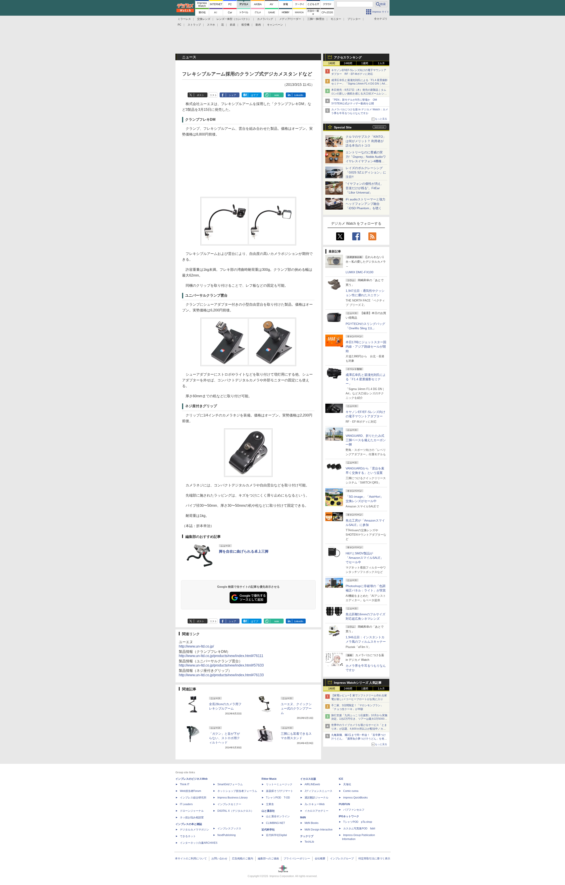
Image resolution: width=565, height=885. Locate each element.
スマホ (211, 24)
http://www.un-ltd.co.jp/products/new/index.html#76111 (221, 656)
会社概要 (320, 858)
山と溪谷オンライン (278, 816)
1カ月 (381, 63)
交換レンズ (203, 19)
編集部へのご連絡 (268, 858)
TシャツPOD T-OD (278, 797)
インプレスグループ (342, 858)
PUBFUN (344, 804)
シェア (232, 95)
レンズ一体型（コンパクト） (234, 19)
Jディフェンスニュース (318, 791)
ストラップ (194, 24)
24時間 (348, 63)
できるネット (188, 836)
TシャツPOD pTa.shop (357, 821)
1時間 (331, 63)
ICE (341, 778)
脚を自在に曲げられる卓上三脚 (243, 551)
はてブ (254, 95)
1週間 (364, 63)
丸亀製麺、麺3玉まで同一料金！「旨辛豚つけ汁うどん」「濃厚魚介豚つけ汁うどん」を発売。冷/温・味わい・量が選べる (358, 738)
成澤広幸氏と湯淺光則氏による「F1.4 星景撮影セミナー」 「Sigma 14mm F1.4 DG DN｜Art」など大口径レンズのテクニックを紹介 (359, 84)
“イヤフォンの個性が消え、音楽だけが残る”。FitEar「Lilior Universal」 (365, 188)
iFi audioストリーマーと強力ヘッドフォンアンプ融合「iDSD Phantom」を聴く (365, 204)
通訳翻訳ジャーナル (316, 797)
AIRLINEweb (312, 784)
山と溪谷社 (268, 810)
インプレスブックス (229, 828)
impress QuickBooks (355, 797)
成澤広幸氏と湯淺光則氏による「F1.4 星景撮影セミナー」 (366, 379)
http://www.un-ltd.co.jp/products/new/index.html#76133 (221, 675)
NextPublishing (226, 835)
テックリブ (306, 836)
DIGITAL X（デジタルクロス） (235, 810)
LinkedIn (298, 95)
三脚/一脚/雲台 (315, 19)
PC (179, 24)
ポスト (200, 95)
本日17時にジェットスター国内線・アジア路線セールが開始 (366, 346)
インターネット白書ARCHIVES (198, 842)
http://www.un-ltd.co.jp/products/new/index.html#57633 (221, 665)
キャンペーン (275, 24)
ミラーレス (184, 19)
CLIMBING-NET (275, 823)
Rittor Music (269, 778)
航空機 (245, 24)
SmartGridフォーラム (230, 784)
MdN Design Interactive (319, 829)
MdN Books (311, 823)
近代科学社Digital (276, 835)
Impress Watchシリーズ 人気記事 (358, 682)
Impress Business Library (232, 797)
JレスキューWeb (315, 804)
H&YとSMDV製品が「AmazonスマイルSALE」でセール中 (364, 558)
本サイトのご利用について (191, 858)
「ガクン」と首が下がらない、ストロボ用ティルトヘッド (224, 738)
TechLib (309, 841)
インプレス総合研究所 (193, 797)
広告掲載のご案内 (242, 858)
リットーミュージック (279, 784)
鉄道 (232, 24)
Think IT (184, 784)
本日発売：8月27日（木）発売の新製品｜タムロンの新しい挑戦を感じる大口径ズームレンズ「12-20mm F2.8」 (359, 93)
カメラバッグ (265, 19)
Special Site (343, 127)
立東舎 (270, 804)
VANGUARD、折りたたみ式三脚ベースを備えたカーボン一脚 (366, 440)
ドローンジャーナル (192, 810)
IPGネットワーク (349, 816)
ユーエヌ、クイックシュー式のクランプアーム (296, 708)
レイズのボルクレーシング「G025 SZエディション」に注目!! (366, 172)
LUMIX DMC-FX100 (359, 272)
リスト (213, 95)
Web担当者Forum (190, 791)
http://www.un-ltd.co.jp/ (196, 646)
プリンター (354, 19)
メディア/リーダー (290, 19)
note (276, 95)
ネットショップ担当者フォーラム (237, 791)
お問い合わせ (219, 858)
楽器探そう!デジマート (279, 791)
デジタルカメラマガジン (194, 829)
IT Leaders (186, 804)
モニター (336, 19)
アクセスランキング (348, 57)
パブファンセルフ (353, 809)
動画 (258, 24)
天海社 (347, 784)
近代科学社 (268, 829)
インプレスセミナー (229, 804)
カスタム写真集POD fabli (359, 828)
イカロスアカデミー (316, 810)
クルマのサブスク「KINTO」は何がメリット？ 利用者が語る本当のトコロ (366, 141)
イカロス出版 (308, 778)
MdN (303, 817)
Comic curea (350, 791)
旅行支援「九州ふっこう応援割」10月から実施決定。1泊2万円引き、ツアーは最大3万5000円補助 (359, 719)
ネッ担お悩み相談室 (192, 817)
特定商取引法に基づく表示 (374, 858)
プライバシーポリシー (297, 858)
